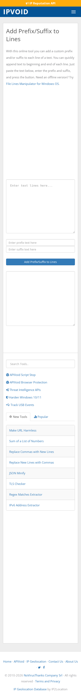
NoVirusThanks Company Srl (43, 675)
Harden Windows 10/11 (24, 397)
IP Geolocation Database (30, 689)
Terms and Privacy (47, 681)
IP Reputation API (42, 3)
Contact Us (56, 661)
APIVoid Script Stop (22, 375)
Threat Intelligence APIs (25, 390)
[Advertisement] (40, 133)
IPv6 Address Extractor (24, 505)
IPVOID (16, 11)
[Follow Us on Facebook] (44, 667)
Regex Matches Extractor (25, 494)
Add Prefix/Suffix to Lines (40, 262)
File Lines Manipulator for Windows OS (32, 84)
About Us (71, 661)
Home (7, 661)
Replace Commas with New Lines (31, 452)
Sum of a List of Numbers (26, 441)
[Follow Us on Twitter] (39, 667)
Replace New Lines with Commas (31, 462)
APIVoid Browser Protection (28, 382)
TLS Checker (17, 484)
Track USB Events (22, 405)
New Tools (19, 417)
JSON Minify (17, 473)
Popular (42, 417)
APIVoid (19, 661)
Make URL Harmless (22, 430)
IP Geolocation (36, 661)
